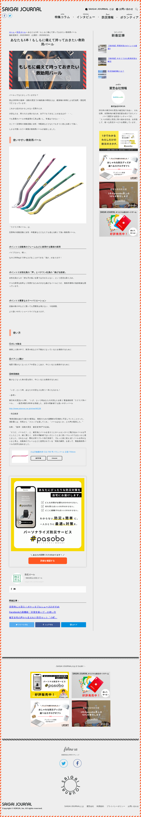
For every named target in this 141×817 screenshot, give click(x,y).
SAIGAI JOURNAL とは (101, 9)
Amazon (54, 458)
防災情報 (108, 17)
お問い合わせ (126, 9)
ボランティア (129, 17)
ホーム (12, 32)
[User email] (15, 589)
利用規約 (100, 806)
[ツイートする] (21, 624)
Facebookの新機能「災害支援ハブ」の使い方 (32, 612)
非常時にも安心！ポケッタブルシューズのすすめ (34, 607)
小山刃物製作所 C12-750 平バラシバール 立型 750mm (52, 452)
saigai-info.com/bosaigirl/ (34, 582)
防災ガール (21, 32)
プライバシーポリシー (116, 806)
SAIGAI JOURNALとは (74, 806)
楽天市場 (38, 458)
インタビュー (86, 17)
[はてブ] (73, 624)
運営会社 (90, 806)
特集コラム (62, 17)
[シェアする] (47, 624)
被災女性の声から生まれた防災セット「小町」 (33, 617)
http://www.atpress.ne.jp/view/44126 (25, 408)
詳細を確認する (47, 561)
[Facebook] (11, 589)
